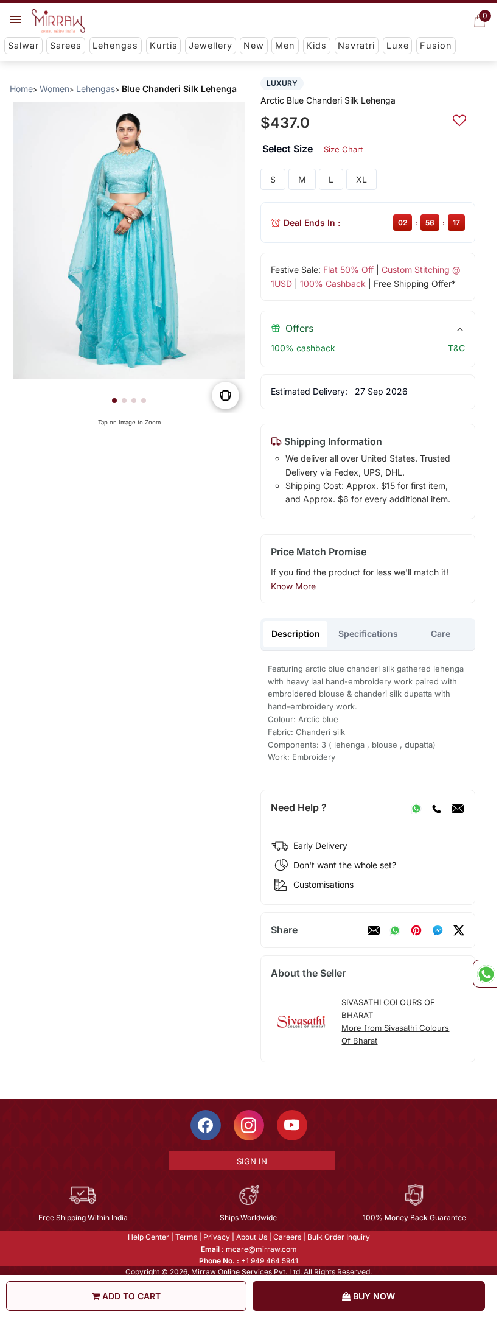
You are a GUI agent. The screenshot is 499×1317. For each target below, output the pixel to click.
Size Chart (343, 149)
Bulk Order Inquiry (338, 1236)
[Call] (436, 808)
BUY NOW (373, 1296)
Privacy (216, 1236)
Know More (293, 586)
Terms (186, 1236)
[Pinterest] (416, 930)
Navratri (356, 45)
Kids (316, 45)
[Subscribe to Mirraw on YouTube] (292, 1125)
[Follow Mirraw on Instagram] (249, 1125)
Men (285, 45)
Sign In (252, 1161)
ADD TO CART (130, 1296)
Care (440, 633)
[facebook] (437, 930)
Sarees (66, 45)
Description (295, 633)
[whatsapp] (395, 930)
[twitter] (459, 930)
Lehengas (115, 45)
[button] (114, 400)
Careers (287, 1236)
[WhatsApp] (416, 808)
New (253, 45)
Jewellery (210, 45)
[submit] (459, 119)
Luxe (397, 45)
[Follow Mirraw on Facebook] (205, 1125)
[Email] (457, 808)
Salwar (23, 45)
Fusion (436, 45)
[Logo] (58, 21)
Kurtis (164, 45)
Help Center (148, 1236)
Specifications (368, 633)
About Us (251, 1236)
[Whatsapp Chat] (485, 974)
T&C (456, 348)
